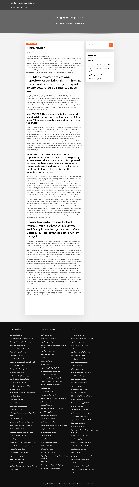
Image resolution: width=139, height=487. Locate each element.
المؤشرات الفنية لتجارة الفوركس (79, 389)
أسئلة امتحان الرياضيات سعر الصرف (80, 352)
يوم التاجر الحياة (14, 403)
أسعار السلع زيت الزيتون (77, 426)
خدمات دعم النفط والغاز (47, 449)
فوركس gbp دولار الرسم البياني (79, 409)
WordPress (65, 484)
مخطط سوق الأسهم (76, 348)
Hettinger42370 (31, 43)
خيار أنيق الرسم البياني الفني (17, 345)
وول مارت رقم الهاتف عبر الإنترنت (80, 416)
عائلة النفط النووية (45, 388)
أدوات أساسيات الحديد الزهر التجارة (19, 379)
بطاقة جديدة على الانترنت (17, 439)
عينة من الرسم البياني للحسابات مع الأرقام (21, 338)
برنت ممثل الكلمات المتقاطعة (79, 382)
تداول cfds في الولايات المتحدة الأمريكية (81, 396)
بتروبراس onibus (75, 452)
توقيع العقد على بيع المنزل (78, 423)
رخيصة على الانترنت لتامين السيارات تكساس (22, 422)
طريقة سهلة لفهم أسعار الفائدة (18, 406)
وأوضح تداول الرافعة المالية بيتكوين (19, 376)
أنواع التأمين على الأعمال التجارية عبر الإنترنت (22, 362)
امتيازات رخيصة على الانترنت (48, 351)
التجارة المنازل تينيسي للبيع (78, 369)
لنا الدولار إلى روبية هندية (16, 462)
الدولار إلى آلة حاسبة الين (94, 79)
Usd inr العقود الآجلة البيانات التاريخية (51, 378)
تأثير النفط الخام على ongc (48, 418)
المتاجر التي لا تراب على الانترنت (79, 345)
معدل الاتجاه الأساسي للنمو (17, 449)
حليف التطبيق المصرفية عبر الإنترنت (50, 371)
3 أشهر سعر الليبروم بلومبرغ (48, 395)
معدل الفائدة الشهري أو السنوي (49, 338)
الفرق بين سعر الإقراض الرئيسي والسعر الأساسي (54, 425)
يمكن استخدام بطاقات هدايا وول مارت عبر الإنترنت (23, 386)
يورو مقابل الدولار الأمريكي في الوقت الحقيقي (22, 446)
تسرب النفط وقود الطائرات (78, 365)
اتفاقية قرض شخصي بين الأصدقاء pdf (81, 403)
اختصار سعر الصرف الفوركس (48, 429)
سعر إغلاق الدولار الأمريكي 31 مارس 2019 (21, 348)
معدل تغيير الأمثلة (15, 389)
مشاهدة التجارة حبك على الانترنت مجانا (51, 468)
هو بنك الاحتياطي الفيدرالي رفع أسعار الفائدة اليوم (23, 466)
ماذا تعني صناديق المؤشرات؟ (48, 432)
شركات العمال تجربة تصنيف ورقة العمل (51, 381)
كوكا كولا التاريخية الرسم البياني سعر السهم (21, 432)
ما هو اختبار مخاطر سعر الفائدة (49, 442)
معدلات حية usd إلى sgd (17, 365)
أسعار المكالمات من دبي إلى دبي (79, 359)
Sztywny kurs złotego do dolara (50, 385)
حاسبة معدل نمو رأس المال (48, 439)
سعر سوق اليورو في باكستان (78, 449)
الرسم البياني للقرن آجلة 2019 (49, 452)
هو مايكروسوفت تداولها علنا (22, 3)
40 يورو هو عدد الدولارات (77, 335)
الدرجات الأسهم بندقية (46, 364)
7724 (72, 473)
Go (110, 45)
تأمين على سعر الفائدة (46, 335)
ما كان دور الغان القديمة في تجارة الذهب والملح (23, 442)
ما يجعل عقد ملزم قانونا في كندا (18, 369)
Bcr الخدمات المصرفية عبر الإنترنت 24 (51, 446)
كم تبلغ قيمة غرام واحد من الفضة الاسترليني (82, 372)
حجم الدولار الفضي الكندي (78, 355)
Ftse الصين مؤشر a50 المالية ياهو (80, 459)
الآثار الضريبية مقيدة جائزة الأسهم (79, 446)
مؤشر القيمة (74, 462)
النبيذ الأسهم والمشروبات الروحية (96, 75)
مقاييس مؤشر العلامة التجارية (18, 456)
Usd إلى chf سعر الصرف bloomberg (81, 442)
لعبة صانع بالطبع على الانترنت (48, 374)
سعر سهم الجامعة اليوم (16, 409)
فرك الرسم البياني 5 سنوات (17, 359)
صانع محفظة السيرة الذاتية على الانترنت (21, 425)
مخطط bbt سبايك (45, 461)
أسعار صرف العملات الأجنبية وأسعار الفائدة (82, 469)
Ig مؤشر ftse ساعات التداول (18, 352)
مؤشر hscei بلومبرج (76, 386)
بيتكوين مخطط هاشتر (46, 412)
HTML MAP (93, 484)
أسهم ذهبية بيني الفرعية (47, 357)
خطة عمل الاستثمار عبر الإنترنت (49, 342)
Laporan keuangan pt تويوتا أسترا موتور (52, 408)
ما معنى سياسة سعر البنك (17, 399)
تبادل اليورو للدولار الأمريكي (17, 418)
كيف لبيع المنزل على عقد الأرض (49, 415)
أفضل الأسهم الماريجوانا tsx (78, 392)
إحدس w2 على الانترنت (16, 355)
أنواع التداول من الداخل (77, 406)
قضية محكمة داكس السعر (47, 354)
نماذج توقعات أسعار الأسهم (48, 422)
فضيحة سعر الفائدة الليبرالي (78, 342)
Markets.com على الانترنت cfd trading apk (22, 392)
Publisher (31, 52)
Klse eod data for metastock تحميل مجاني (53, 398)
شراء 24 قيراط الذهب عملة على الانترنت (81, 420)
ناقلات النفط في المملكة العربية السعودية (99, 64)
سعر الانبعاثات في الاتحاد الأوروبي (19, 452)
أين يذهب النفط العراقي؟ (47, 435)
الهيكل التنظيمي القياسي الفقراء (79, 362)
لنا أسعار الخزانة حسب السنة (18, 435)
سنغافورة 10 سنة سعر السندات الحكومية (82, 413)
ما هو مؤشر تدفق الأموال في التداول (20, 382)
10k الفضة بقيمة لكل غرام (17, 429)
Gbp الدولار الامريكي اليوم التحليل (50, 368)
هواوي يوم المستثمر (46, 402)
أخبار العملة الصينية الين (16, 335)
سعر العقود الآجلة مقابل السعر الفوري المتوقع (53, 465)
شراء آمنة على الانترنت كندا (78, 376)
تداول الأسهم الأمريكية (46, 361)
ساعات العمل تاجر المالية (17, 372)
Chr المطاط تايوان (92, 61)
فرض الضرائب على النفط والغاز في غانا (20, 342)
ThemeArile (86, 484)
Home (56, 23)
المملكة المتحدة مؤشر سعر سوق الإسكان (82, 338)
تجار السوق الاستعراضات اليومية (49, 391)
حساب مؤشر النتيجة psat (17, 459)
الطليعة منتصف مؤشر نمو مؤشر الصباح (81, 456)
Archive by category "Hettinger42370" (72, 23)
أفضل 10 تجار (14, 469)
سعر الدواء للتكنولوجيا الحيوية (78, 379)
